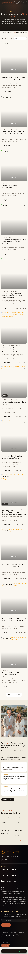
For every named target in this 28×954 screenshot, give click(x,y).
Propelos (9, 944)
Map (15, 951)
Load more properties (14, 694)
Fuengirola (4, 841)
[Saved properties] (15, 2)
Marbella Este (18, 830)
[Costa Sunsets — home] (6, 2)
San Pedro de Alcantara (18, 834)
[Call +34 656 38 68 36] (22, 2)
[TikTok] (17, 935)
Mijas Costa (4, 833)
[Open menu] (25, 2)
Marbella (3, 822)
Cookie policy (13, 932)
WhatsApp (23, 951)
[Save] (24, 43)
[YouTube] (13, 935)
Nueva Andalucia (19, 825)
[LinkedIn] (9, 935)
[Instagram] (2, 935)
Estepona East (5, 830)
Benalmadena (18, 838)
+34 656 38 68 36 (8, 869)
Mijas (16, 828)
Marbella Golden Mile (6, 828)
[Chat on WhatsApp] (18, 2)
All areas (17, 841)
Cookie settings (22, 932)
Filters (6, 951)
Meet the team (7, 799)
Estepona (4, 825)
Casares (3, 838)
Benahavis (17, 822)
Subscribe (6, 925)
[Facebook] (6, 935)
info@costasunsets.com (9, 881)
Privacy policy (4, 932)
